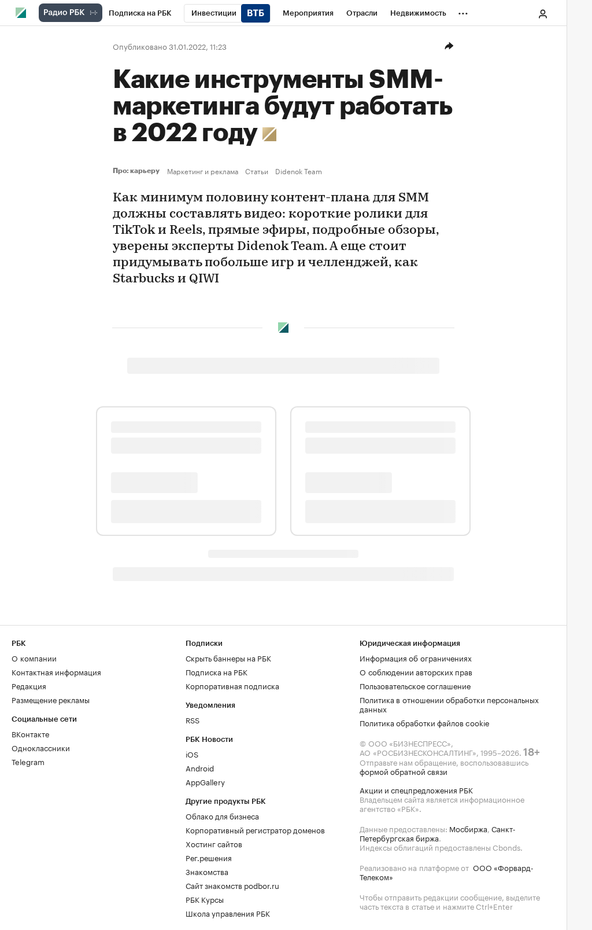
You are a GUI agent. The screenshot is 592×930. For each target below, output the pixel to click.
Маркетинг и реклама (202, 170)
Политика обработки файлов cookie (425, 722)
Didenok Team (298, 170)
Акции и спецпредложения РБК (416, 789)
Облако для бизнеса (222, 815)
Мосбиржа (468, 828)
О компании (34, 657)
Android (200, 767)
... (463, 11)
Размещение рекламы (51, 699)
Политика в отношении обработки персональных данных (449, 703)
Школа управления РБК (228, 912)
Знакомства (207, 871)
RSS (192, 719)
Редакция (29, 685)
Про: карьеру (137, 170)
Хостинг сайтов (214, 843)
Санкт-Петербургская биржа (438, 832)
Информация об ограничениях (416, 657)
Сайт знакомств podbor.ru (232, 885)
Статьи (256, 170)
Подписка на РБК (216, 671)
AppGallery (205, 781)
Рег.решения (209, 857)
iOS (192, 753)
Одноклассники (41, 747)
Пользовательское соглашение (415, 685)
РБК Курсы (205, 899)
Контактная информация (56, 671)
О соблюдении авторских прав (416, 671)
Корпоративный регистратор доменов (255, 829)
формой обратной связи (403, 771)
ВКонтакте (30, 733)
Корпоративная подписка (232, 685)
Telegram (28, 761)
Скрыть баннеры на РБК (228, 657)
